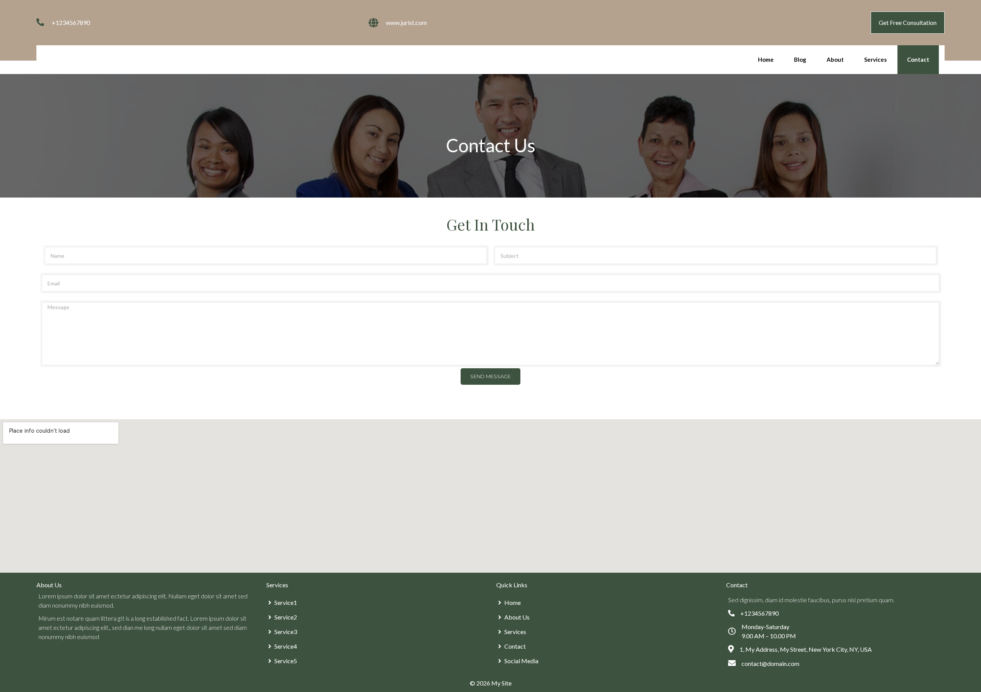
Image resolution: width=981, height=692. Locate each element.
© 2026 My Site (491, 683)
